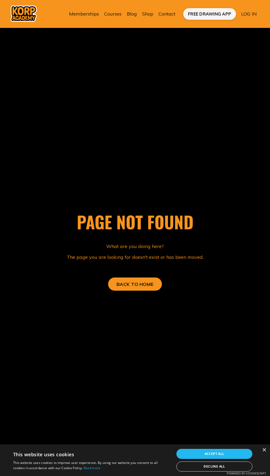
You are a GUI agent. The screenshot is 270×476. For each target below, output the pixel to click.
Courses (113, 14)
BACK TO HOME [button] (135, 284)
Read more (92, 468)
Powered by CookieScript (246, 473)
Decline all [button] (214, 466)
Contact (166, 14)
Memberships (84, 14)
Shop (147, 14)
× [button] (264, 450)
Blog (132, 14)
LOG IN (249, 14)
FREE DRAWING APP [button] (209, 14)
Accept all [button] (214, 454)
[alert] (135, 460)
